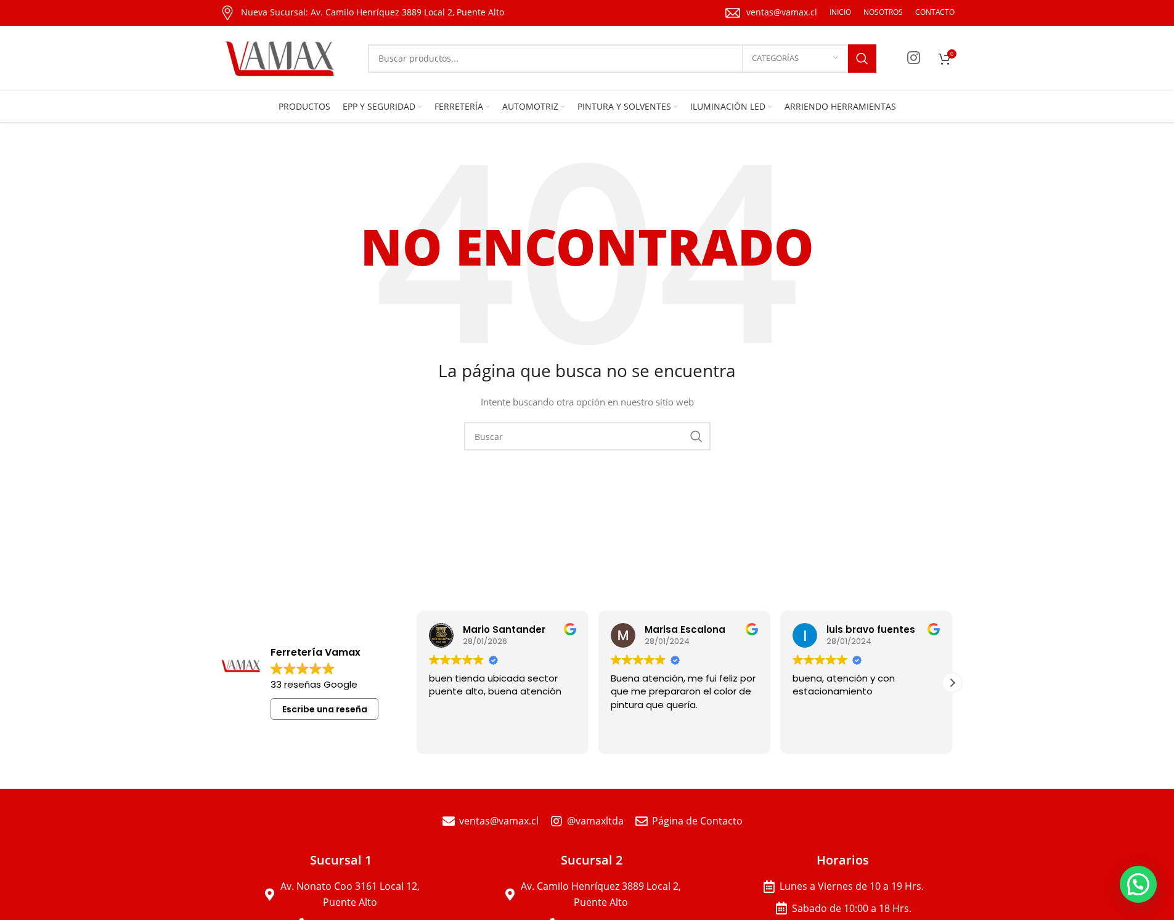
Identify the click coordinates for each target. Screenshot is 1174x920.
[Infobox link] (362, 13)
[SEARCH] (862, 58)
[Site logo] (281, 57)
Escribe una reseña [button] (324, 709)
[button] (952, 683)
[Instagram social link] (913, 58)
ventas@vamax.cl (781, 12)
